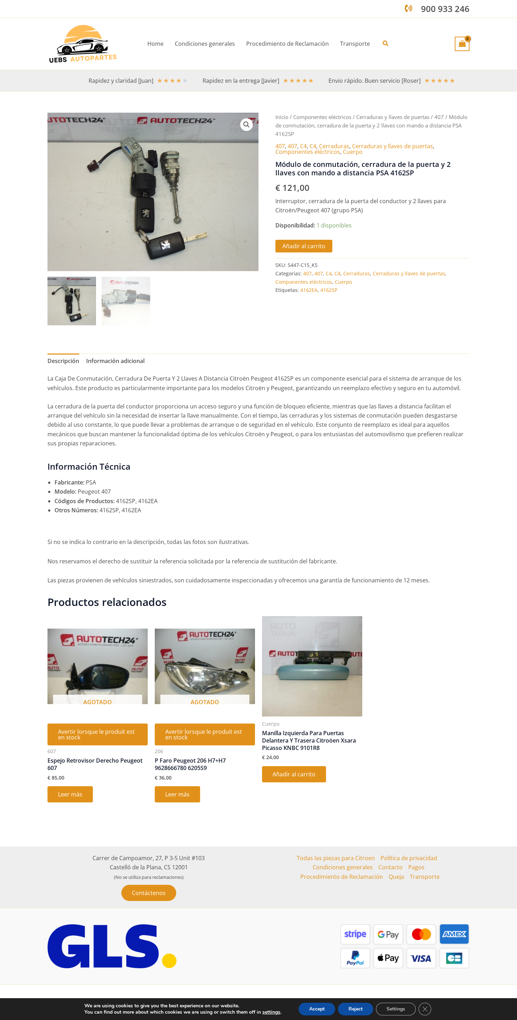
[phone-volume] (408, 8)
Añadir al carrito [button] (294, 774)
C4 (303, 146)
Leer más (70, 794)
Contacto (390, 867)
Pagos (416, 867)
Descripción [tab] (63, 361)
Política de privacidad (409, 858)
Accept (317, 1009)
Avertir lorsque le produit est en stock (96, 734)
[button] (386, 43)
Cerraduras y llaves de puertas (392, 116)
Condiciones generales (343, 867)
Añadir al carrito (303, 246)
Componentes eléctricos (322, 116)
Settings (396, 1009)
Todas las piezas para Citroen (336, 858)
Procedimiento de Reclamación (341, 877)
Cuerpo (353, 152)
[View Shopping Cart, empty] (462, 44)
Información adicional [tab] (115, 361)
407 (439, 116)
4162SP (328, 290)
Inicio (281, 116)
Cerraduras (334, 146)
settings (271, 1012)
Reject (356, 1009)
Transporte (425, 877)
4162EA (309, 290)
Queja (396, 877)
